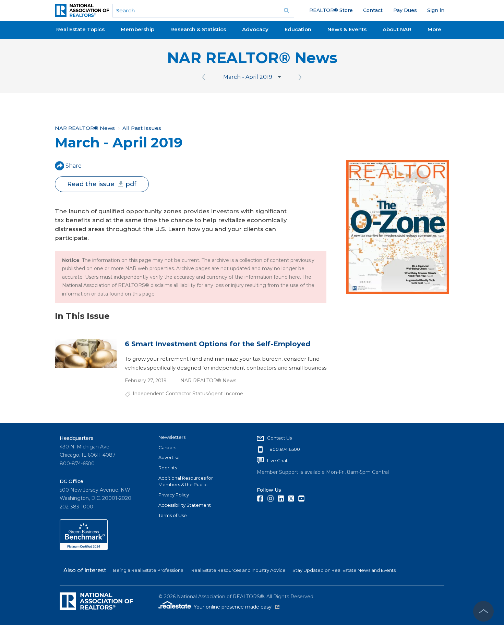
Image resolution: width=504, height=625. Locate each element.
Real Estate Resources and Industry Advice (238, 570)
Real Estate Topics (80, 29)
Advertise (169, 457)
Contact (373, 10)
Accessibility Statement (184, 505)
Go (286, 10)
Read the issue (101, 184)
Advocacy (255, 29)
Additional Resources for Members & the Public (185, 481)
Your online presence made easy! (236, 607)
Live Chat (277, 460)
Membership (137, 29)
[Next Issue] (300, 77)
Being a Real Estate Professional (148, 570)
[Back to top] (483, 611)
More (434, 29)
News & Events (347, 29)
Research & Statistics (198, 29)
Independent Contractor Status (170, 393)
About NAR (397, 29)
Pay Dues (405, 10)
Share (73, 166)
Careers (167, 447)
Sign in (435, 10)
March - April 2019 (247, 77)
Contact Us (279, 438)
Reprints (167, 467)
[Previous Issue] (204, 77)
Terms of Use (172, 515)
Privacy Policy (173, 494)
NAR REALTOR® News (252, 58)
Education (298, 29)
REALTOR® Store (331, 10)
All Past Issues (141, 128)
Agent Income (225, 393)
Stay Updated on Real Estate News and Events (344, 570)
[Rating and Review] (84, 548)
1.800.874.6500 (283, 449)
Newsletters (171, 437)
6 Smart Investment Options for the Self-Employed (217, 344)
